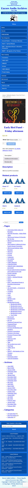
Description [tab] (8, 155)
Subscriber (10, 417)
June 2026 (10, 366)
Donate (3, 31)
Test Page (10, 346)
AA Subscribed (11, 413)
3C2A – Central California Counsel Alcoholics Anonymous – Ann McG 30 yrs (12, 457)
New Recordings (12, 415)
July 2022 (10, 397)
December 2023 (11, 377)
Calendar (4, 75)
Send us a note (5, 85)
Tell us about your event (14, 344)
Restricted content (12, 356)
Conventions (5, 57)
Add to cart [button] (7, 192)
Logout (9, 297)
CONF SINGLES (6, 69)
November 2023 (11, 379)
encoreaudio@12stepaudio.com (14, 5)
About (3, 82)
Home (3, 27)
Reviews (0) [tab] (8, 162)
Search (14, 429)
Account (9, 253)
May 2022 (10, 398)
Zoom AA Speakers (12, 358)
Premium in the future (13, 333)
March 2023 (10, 386)
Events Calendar (12, 273)
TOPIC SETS (5, 60)
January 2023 (11, 388)
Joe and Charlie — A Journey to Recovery (12, 40)
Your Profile (14, 315)
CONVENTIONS (12, 264)
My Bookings (11, 318)
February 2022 (11, 400)
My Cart (9, 320)
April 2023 (10, 384)
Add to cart (11, 143)
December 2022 (11, 389)
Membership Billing (16, 304)
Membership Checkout (17, 308)
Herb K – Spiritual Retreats (8, 43)
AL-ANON (17, 148)
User (8, 349)
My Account (5, 79)
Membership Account (13, 302)
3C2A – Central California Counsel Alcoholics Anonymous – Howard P (12, 468)
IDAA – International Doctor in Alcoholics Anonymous (12, 47)
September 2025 (12, 371)
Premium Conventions (13, 331)
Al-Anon (4, 66)
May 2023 (10, 382)
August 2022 (10, 395)
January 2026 (11, 369)
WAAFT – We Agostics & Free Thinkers (11, 51)
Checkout (10, 260)
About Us (4, 88)
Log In (9, 293)
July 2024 (10, 373)
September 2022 (12, 393)
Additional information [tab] (11, 158)
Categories (10, 257)
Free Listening (11, 275)
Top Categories (6, 38)
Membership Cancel (16, 306)
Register (9, 336)
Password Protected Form (14, 322)
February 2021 (11, 406)
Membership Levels (16, 313)
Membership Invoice (16, 311)
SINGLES (4, 63)
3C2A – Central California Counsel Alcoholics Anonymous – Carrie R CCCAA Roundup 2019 (12, 460)
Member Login (11, 298)
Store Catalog (5, 54)
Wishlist (9, 355)
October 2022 (11, 391)
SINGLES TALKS (11, 95)
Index (8, 286)
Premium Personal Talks (14, 335)
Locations (10, 291)
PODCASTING (5, 34)
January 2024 (11, 375)
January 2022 (11, 402)
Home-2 (9, 280)
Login (9, 295)
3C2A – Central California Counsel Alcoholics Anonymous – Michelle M (12, 464)
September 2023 (12, 380)
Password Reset (12, 324)
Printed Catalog (6, 72)
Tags (8, 342)
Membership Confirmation (18, 309)
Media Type (6, 139)
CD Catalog (10, 259)
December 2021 (11, 404)
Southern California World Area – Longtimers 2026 (13, 436)
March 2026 (10, 368)
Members (10, 300)
